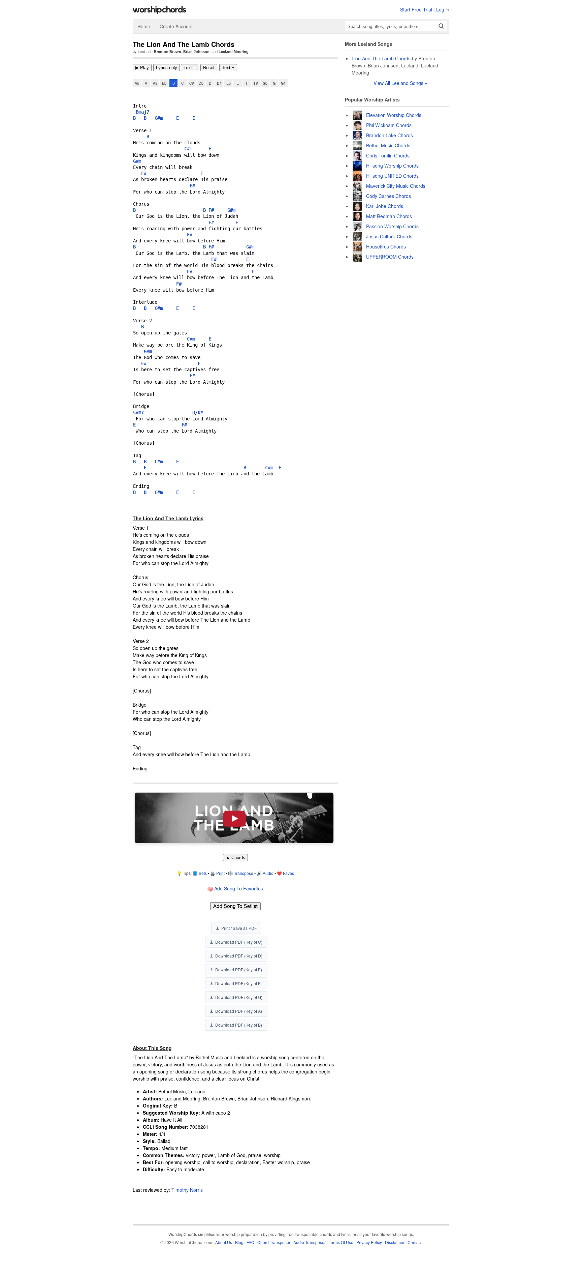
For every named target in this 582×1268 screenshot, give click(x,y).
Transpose (243, 873)
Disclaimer (395, 1242)
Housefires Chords (386, 246)
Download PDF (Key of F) (238, 983)
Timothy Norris (187, 1189)
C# (191, 83)
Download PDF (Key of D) (238, 956)
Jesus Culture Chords (389, 236)
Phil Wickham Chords (389, 125)
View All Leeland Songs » (400, 83)
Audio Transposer (309, 1242)
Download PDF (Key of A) (238, 1011)
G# (283, 83)
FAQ (250, 1242)
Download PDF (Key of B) (238, 1025)
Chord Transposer (273, 1242)
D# (219, 83)
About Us (223, 1242)
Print (220, 873)
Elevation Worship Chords (393, 115)
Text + (228, 67)
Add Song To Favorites (238, 888)
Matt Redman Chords (389, 216)
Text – (190, 67)
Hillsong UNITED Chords (392, 175)
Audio (268, 873)
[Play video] (234, 818)
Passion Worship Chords (392, 226)
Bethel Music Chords (388, 145)
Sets (203, 873)
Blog (239, 1242)
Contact (415, 1242)
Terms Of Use (341, 1242)
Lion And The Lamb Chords (381, 58)
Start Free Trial (416, 9)
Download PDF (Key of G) (238, 997)
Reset (209, 67)
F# (256, 83)
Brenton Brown (167, 52)
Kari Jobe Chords (384, 206)
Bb (164, 83)
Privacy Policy (369, 1242)
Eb (228, 83)
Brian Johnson (196, 52)
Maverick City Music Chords (395, 185)
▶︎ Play (142, 67)
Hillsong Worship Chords (392, 165)
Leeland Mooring (234, 52)
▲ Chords (235, 857)
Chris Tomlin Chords (388, 155)
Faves (288, 873)
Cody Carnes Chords (388, 196)
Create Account (176, 26)
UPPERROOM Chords (390, 256)
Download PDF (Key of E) (238, 969)
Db (201, 83)
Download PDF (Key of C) (238, 942)
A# (155, 83)
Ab (137, 83)
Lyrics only (166, 67)
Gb (265, 83)
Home (143, 26)
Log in (442, 9)
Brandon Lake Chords (389, 135)
